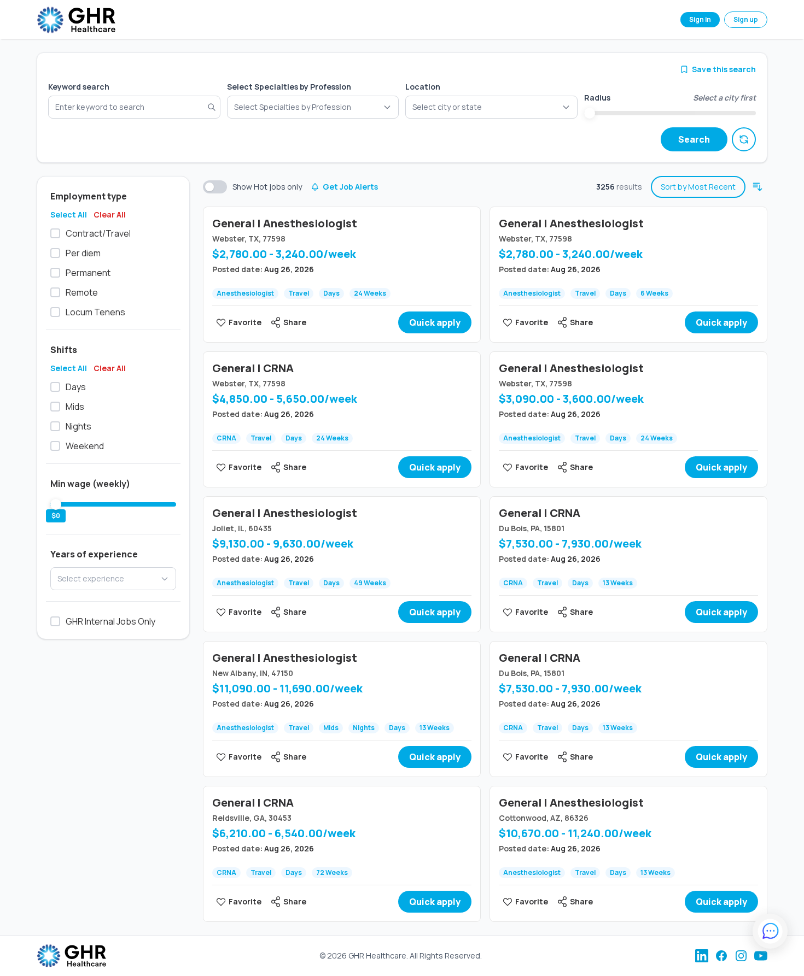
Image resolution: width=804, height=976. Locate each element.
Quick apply (435, 322)
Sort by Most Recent (698, 186)
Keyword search (78, 86)
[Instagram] (741, 955)
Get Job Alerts (350, 186)
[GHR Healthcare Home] (76, 20)
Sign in (700, 19)
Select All (68, 214)
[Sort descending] (757, 187)
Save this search (724, 69)
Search (694, 139)
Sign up (745, 19)
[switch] (215, 186)
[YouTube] (760, 955)
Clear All (110, 214)
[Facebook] (721, 955)
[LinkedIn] (701, 955)
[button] (491, 107)
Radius (597, 97)
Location (422, 86)
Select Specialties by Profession (289, 86)
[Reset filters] (744, 139)
